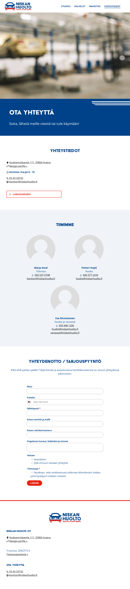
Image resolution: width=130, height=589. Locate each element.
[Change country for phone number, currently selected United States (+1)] (30, 402)
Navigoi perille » (18, 166)
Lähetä (35, 483)
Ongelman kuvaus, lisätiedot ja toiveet (47, 441)
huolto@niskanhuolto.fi (89, 278)
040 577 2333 (90, 275)
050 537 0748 (42, 275)
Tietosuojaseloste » (17, 554)
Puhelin (31, 397)
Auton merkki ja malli (38, 419)
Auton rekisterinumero (39, 430)
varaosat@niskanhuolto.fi (65, 332)
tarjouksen (40, 459)
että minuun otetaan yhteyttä (51, 463)
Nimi (29, 386)
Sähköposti (33, 408)
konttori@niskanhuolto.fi (23, 181)
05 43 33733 (16, 178)
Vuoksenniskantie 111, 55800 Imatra (30, 162)
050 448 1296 (66, 325)
